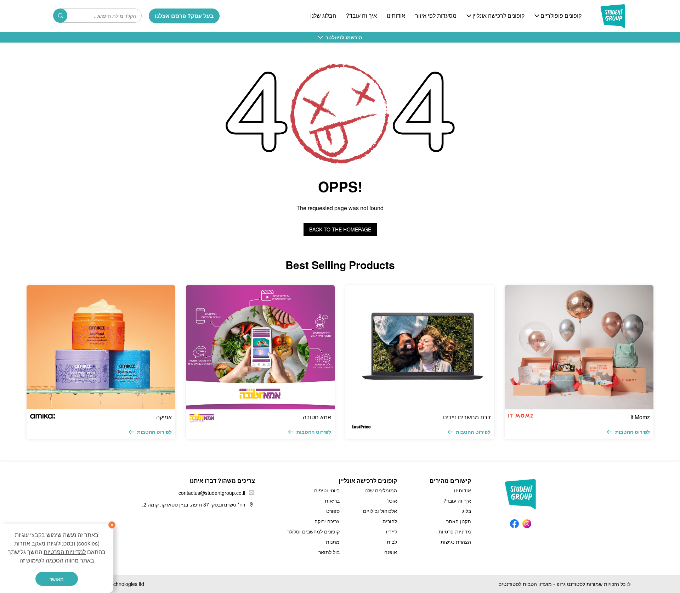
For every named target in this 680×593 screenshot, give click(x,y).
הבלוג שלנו (323, 15)
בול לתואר (329, 551)
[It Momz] (579, 347)
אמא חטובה (317, 417)
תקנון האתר (458, 521)
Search (60, 16)
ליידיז (391, 531)
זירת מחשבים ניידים (467, 417)
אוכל (392, 500)
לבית (392, 541)
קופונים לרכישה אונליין (498, 15)
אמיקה (164, 417)
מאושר (57, 578)
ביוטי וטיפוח (327, 490)
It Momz (640, 417)
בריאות (332, 500)
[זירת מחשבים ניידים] (419, 347)
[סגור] (111, 524)
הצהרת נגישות (456, 541)
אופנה (390, 551)
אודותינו (396, 15)
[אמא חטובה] (260, 347)
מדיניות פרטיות (454, 531)
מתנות (333, 541)
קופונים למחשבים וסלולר (313, 531)
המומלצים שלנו (380, 490)
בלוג (466, 510)
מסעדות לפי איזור (436, 15)
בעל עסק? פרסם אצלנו (184, 16)
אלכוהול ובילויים (380, 510)
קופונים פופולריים (561, 15)
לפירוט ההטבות (632, 431)
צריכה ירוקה (327, 521)
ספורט (333, 510)
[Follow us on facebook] (514, 522)
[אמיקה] (101, 347)
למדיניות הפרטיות (65, 552)
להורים (389, 521)
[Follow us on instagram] (526, 522)
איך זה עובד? (361, 15)
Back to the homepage (340, 229)
